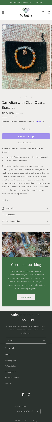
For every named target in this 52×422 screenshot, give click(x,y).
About (7, 355)
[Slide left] (20, 97)
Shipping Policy (11, 361)
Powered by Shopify (32, 420)
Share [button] (7, 200)
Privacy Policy (10, 372)
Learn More (26, 297)
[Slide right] (31, 97)
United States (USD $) (25, 411)
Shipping (4, 117)
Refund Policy (10, 366)
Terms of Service (12, 378)
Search (8, 383)
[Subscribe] (44, 341)
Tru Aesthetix (22, 420)
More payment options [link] (26, 142)
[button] (3, 12)
